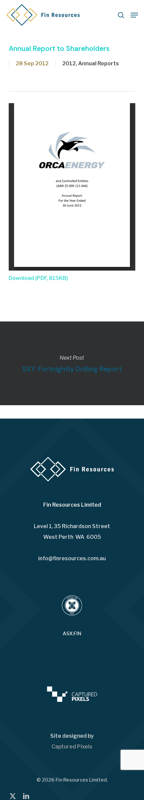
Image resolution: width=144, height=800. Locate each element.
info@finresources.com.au (72, 558)
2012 (69, 63)
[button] (134, 15)
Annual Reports (98, 63)
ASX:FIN (72, 634)
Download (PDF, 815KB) (38, 278)
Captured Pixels (72, 746)
